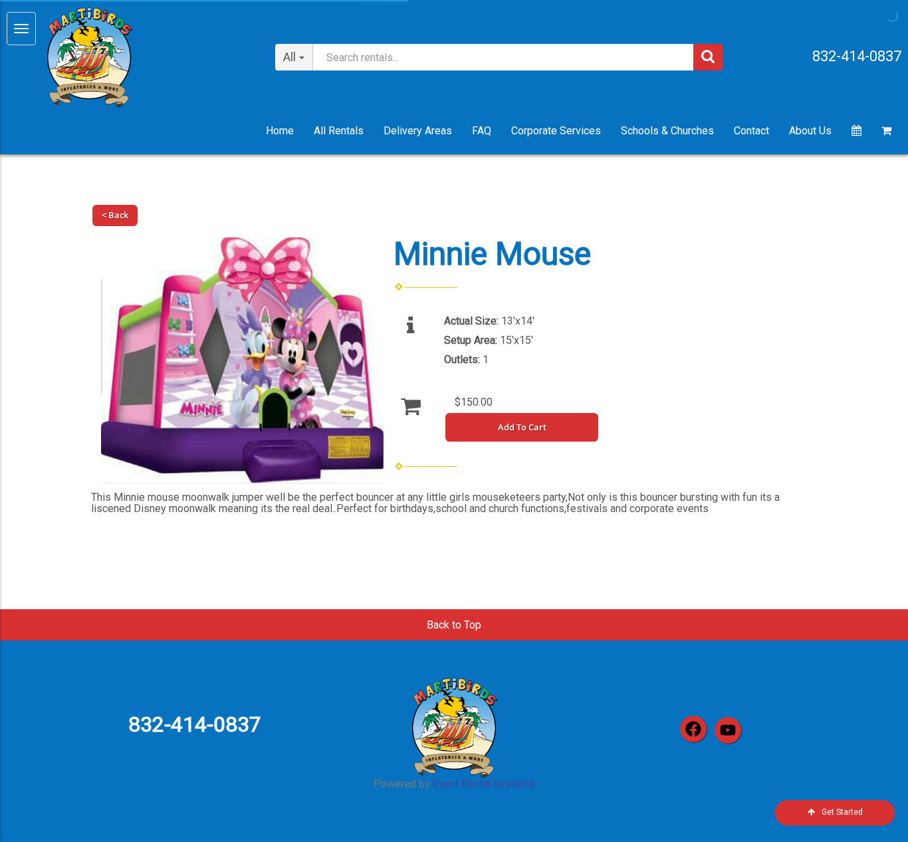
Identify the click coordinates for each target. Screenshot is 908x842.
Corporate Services (556, 130)
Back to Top (454, 625)
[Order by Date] (856, 131)
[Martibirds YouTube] (728, 730)
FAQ (481, 130)
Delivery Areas (418, 130)
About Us (810, 130)
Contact (751, 130)
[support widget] (868, 810)
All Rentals (339, 130)
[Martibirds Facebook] (693, 729)
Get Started (842, 812)
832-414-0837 (856, 56)
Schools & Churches (667, 130)
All (289, 57)
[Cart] (886, 131)
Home (280, 130)
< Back (115, 215)
